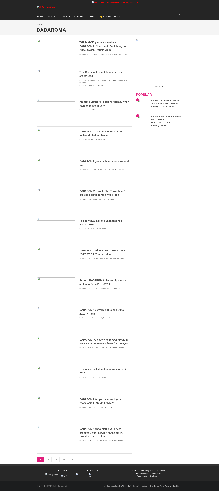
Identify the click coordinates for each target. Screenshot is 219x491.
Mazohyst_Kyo (95, 80)
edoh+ (121, 80)
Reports (79, 17)
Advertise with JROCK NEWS (121, 486)
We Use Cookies (147, 486)
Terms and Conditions (172, 486)
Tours (52, 17)
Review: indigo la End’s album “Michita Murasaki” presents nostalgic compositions (165, 103)
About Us (107, 486)
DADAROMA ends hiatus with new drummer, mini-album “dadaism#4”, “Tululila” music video (101, 432)
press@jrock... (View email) (150, 473)
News (40, 17)
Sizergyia (82, 54)
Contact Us (136, 486)
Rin (91, 54)
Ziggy (116, 80)
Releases (126, 54)
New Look (118, 54)
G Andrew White (107, 80)
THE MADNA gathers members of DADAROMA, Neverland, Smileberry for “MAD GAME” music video (103, 46)
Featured (102, 288)
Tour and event (108, 318)
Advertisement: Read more (147, 476)
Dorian (81, 110)
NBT (81, 80)
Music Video (100, 139)
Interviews (65, 17)
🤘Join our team (110, 17)
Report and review (113, 288)
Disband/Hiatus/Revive (116, 169)
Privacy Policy (159, 486)
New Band (109, 54)
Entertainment (98, 85)
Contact (92, 17)
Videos (109, 407)
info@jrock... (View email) (155, 471)
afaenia (86, 80)
